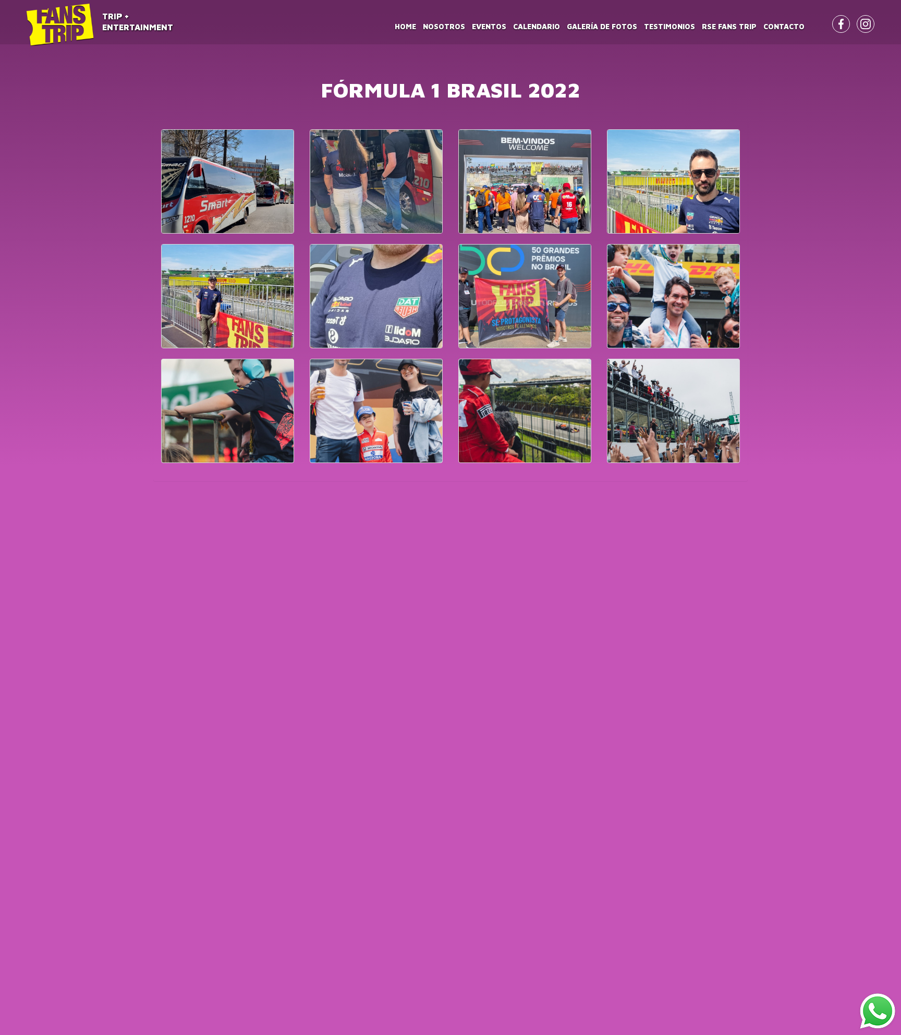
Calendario (536, 26)
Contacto (784, 26)
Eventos (489, 26)
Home (405, 26)
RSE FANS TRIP (729, 26)
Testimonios (669, 26)
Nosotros (444, 26)
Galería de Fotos (602, 26)
